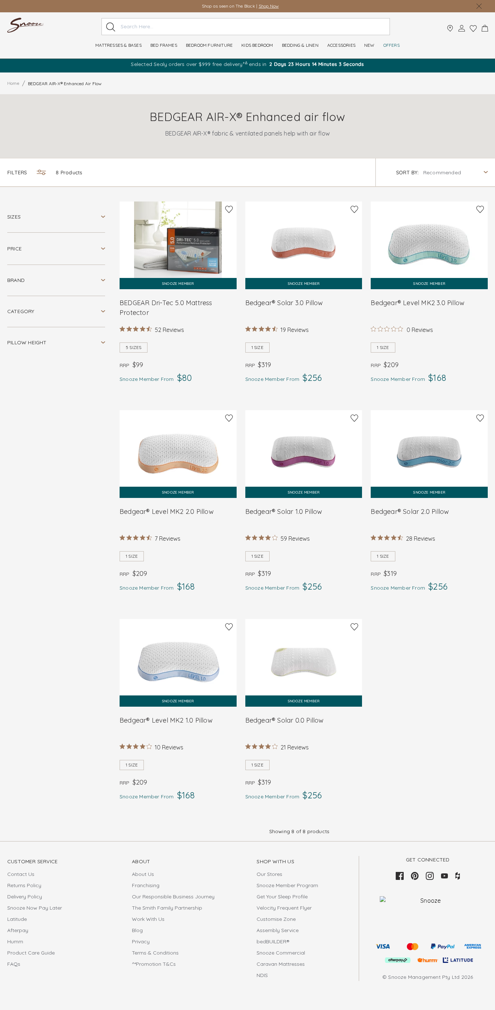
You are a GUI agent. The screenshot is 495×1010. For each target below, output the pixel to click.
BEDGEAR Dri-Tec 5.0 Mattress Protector (166, 308)
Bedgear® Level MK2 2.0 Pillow (167, 511)
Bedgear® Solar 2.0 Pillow (410, 511)
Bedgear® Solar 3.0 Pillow (284, 303)
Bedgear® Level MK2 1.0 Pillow (166, 720)
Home (13, 83)
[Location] (450, 28)
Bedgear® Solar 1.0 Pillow (284, 511)
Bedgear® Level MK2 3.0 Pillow (418, 303)
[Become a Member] (461, 28)
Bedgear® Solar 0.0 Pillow (284, 720)
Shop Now (269, 6)
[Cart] (485, 28)
